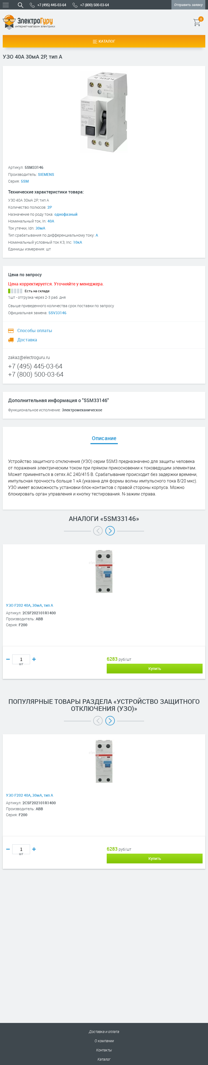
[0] (204, 22)
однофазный (65, 214)
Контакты (104, 1050)
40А (50, 221)
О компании (104, 1040)
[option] (104, 619)
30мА (40, 228)
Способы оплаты (34, 330)
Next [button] (110, 531)
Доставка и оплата (104, 1031)
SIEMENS (46, 174)
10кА (77, 242)
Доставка (26, 340)
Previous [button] (98, 531)
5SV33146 (57, 312)
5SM (25, 181)
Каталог (107, 41)
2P (49, 207)
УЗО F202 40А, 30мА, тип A (29, 605)
